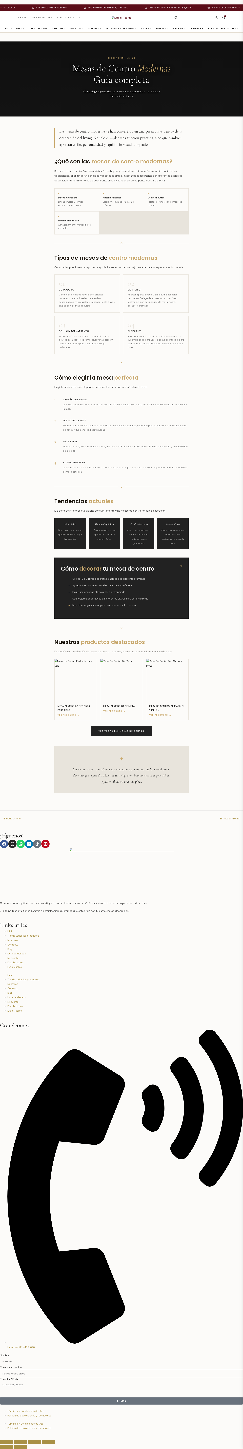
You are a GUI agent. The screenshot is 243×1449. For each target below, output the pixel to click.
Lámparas (196, 28)
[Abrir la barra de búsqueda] (176, 17)
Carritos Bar (38, 28)
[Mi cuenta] (216, 18)
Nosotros (12, 940)
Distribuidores (42, 17)
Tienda (22, 17)
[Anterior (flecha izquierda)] (6, 1447)
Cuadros (58, 28)
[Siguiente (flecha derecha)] (20, 1447)
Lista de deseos (16, 953)
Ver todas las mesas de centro (121, 731)
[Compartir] (34, 1442)
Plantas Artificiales (223, 28)
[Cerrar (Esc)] (48, 1442)
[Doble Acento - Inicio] (122, 17)
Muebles (162, 28)
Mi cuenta (13, 958)
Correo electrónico (11, 1367)
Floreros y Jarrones (121, 28)
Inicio (10, 931)
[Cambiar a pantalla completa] (20, 1442)
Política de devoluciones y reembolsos (29, 1415)
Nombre (4, 1355)
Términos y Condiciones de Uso (25, 1411)
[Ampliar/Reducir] (6, 1442)
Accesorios (13, 28)
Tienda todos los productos (23, 935)
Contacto (12, 944)
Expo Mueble (65, 17)
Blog (82, 17)
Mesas (145, 28)
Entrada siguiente (231, 818)
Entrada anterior (10, 818)
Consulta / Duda (9, 1379)
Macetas (178, 28)
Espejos (93, 28)
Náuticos (76, 28)
